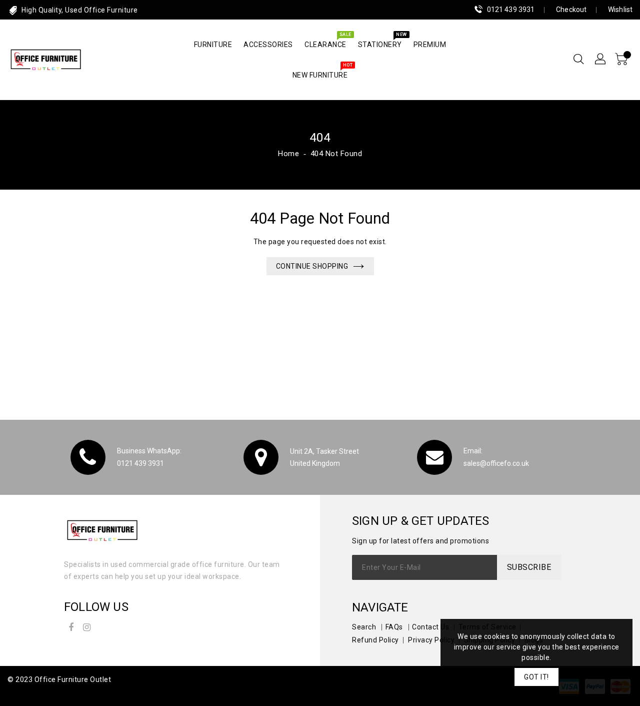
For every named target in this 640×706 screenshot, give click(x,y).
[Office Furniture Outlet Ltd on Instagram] (87, 625)
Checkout (571, 10)
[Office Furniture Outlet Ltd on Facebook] (71, 625)
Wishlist (620, 10)
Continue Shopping (312, 266)
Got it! (536, 677)
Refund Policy (375, 640)
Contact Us (430, 627)
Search (364, 627)
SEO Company (32, 692)
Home (288, 153)
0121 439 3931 (510, 10)
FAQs (394, 627)
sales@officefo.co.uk (496, 463)
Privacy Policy (431, 640)
